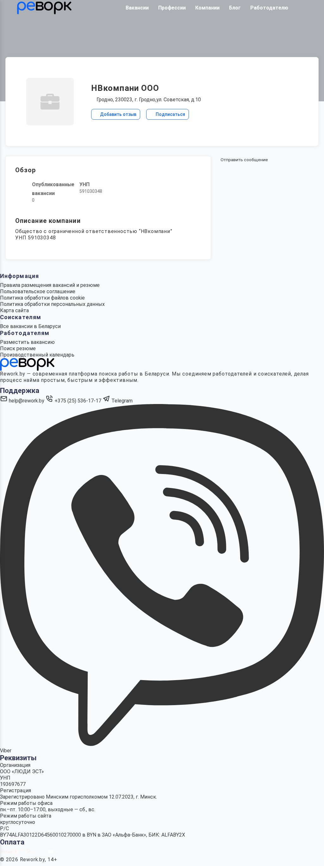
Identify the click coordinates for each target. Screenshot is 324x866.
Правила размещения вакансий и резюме (50, 285)
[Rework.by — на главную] (27, 364)
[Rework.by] (44, 8)
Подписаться (170, 114)
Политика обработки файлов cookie (42, 298)
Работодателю (269, 8)
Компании (207, 8)
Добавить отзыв (117, 114)
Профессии (172, 8)
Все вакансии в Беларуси (30, 326)
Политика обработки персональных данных (52, 304)
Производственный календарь (37, 355)
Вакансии (137, 8)
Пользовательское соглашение (37, 291)
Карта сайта (14, 310)
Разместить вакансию (27, 342)
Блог (235, 8)
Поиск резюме (18, 348)
